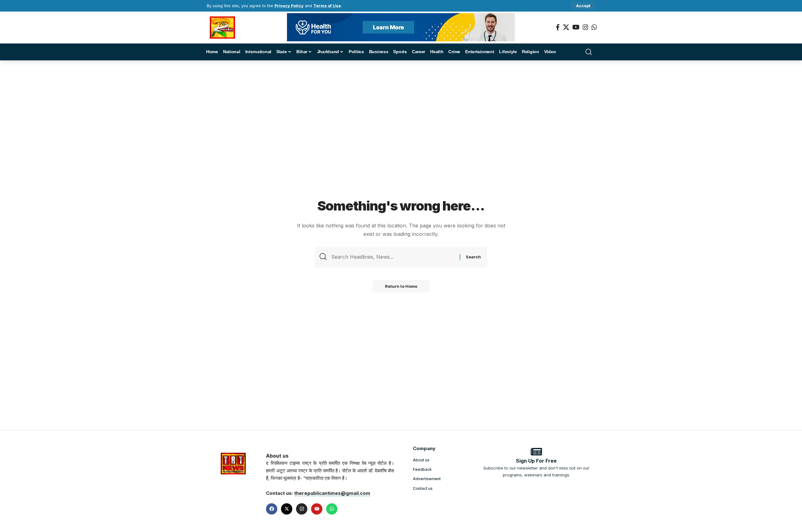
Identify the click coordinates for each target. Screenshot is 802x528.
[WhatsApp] (594, 27)
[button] (583, 5)
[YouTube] (576, 27)
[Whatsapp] (331, 509)
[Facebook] (557, 27)
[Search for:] (393, 256)
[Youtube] (316, 509)
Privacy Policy (289, 5)
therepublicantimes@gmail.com (332, 493)
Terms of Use (327, 5)
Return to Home (401, 286)
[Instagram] (585, 27)
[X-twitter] (286, 509)
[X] (566, 27)
